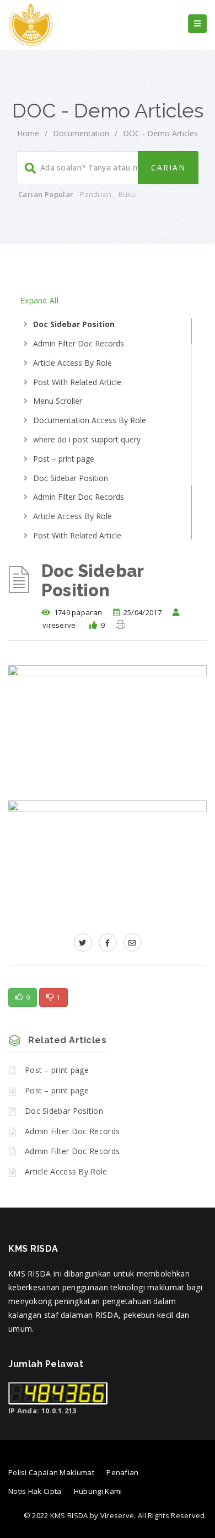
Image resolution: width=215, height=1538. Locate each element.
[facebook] (107, 942)
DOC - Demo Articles (160, 133)
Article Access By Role (72, 362)
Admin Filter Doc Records (78, 343)
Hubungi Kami (98, 1491)
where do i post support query (87, 439)
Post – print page (63, 458)
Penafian (122, 1472)
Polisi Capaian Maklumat (51, 1472)
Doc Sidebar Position (74, 324)
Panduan (95, 194)
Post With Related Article (77, 382)
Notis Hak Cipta (35, 1491)
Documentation (81, 133)
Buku (127, 194)
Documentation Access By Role (89, 420)
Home (28, 133)
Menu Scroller (57, 401)
